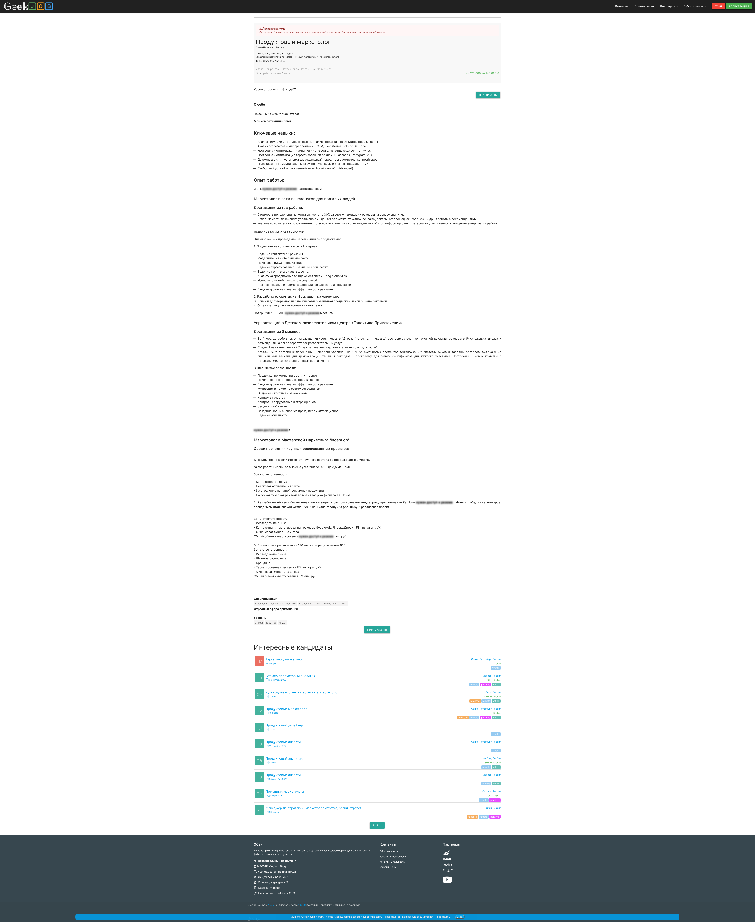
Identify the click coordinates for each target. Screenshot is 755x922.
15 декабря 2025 (274, 795)
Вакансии (622, 6)
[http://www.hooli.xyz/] (447, 860)
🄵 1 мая (270, 729)
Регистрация (739, 6)
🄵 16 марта (272, 713)
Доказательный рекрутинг (276, 860)
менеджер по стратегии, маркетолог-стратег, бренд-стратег (313, 808)
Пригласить (488, 94)
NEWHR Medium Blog (271, 866)
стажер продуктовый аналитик (290, 676)
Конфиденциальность (392, 861)
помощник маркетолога (285, 791)
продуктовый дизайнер (284, 725)
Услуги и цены (388, 866)
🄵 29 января (272, 812)
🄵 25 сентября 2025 (276, 779)
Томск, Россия (492, 807)
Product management (310, 603)
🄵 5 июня (271, 762)
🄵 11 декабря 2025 (276, 746)
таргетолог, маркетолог (284, 659)
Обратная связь (389, 851)
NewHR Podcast (268, 887)
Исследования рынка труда (276, 871)
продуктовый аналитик (284, 742)
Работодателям (694, 6)
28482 (270, 905)
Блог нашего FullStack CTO (276, 893)
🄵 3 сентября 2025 (276, 680)
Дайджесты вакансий (272, 877)
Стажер (259, 622)
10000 (302, 905)
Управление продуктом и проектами (275, 603)
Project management (335, 603)
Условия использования (393, 856)
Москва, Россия (492, 774)
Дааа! (460, 916)
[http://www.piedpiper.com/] (447, 853)
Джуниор (271, 622)
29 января (271, 663)
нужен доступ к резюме (279, 189)
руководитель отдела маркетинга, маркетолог (302, 692)
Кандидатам (669, 6)
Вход (718, 6)
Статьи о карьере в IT (272, 882)
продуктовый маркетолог (286, 709)
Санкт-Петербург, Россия (486, 741)
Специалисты (644, 6)
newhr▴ (447, 864)
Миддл (282, 622)
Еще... (377, 825)
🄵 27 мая (271, 696)
